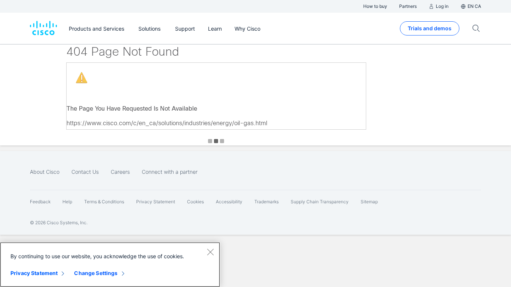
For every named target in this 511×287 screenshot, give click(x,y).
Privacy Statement (34, 273)
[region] (110, 264)
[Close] (210, 252)
